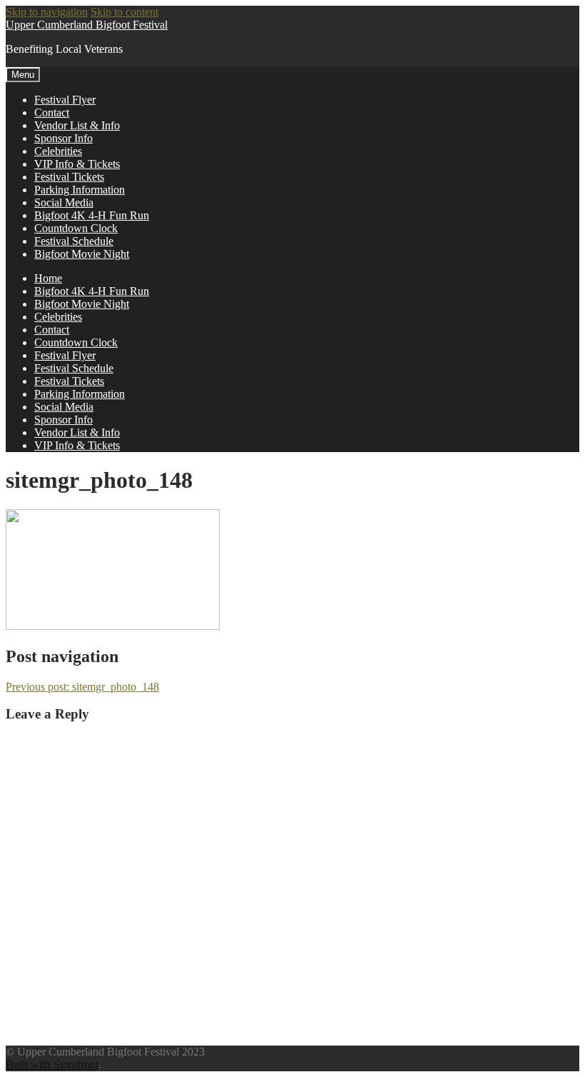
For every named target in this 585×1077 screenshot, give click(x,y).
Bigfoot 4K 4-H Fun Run (91, 215)
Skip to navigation (47, 12)
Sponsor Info (63, 138)
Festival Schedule (73, 241)
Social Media (63, 202)
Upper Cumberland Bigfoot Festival (87, 25)
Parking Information (79, 190)
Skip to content (124, 12)
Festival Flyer (65, 100)
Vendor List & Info (77, 125)
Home (48, 278)
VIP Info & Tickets (77, 164)
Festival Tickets (69, 177)
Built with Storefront (52, 1064)
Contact (51, 112)
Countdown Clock (76, 228)
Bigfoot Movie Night (81, 254)
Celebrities (58, 151)
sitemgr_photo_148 (82, 687)
